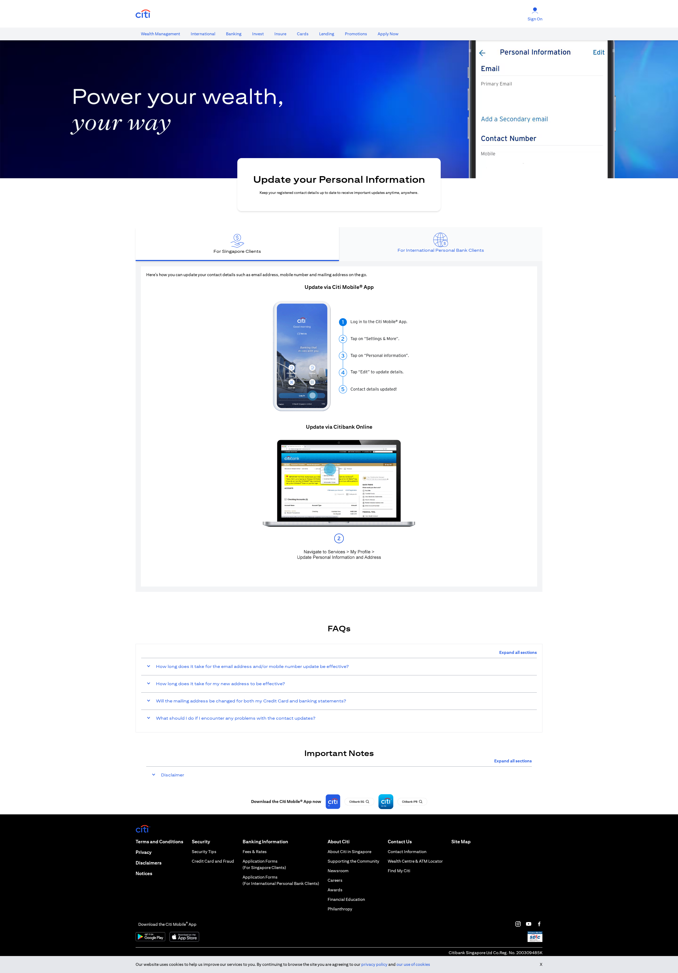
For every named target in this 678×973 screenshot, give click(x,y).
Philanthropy (340, 908)
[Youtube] (528, 924)
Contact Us (400, 841)
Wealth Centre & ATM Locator (415, 861)
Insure (280, 33)
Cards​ (303, 33)
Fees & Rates (255, 851)
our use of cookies (413, 964)
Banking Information (265, 841)
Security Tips (204, 851)
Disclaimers (149, 863)
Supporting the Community (353, 861)
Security (201, 841)
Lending (326, 33)
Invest (258, 33)
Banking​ (234, 33)
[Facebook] (539, 924)
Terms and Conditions (159, 841)
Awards (335, 889)
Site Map (461, 841)
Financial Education (346, 899)
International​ (203, 33)
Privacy (143, 852)
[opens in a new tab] (143, 14)
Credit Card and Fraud (213, 861)
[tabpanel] (339, 426)
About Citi (339, 841)
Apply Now (388, 33)
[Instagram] (518, 924)
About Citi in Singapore (349, 851)
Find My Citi (399, 870)
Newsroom (338, 870)
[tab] (160, 34)
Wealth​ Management (160, 33)
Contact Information (407, 851)
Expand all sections (518, 652)
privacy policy (374, 964)
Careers (335, 880)
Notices (144, 873)
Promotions (356, 33)
